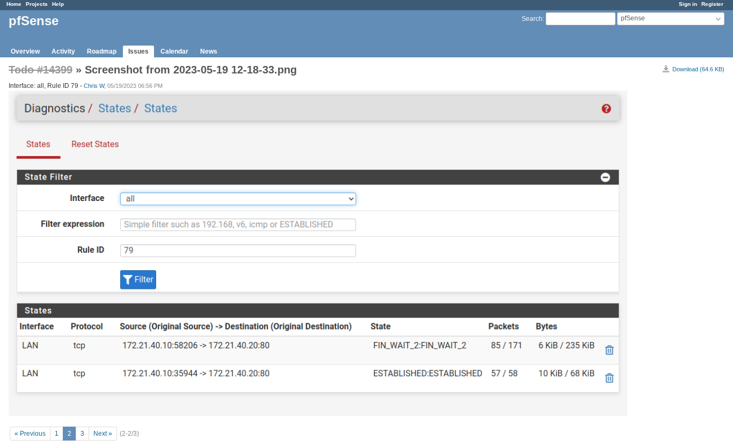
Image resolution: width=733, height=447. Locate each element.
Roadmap (101, 51)
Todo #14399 (40, 70)
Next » (102, 433)
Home (13, 4)
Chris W (94, 86)
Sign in (688, 4)
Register (712, 4)
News (208, 51)
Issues (138, 51)
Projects (37, 4)
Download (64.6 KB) (698, 69)
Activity (63, 51)
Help (58, 4)
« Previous (30, 433)
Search (532, 19)
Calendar (174, 51)
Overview (25, 51)
